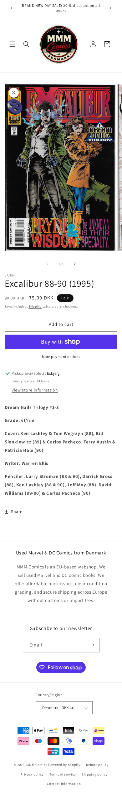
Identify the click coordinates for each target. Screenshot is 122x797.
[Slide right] (75, 264)
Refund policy (97, 764)
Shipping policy (95, 774)
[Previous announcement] (11, 8)
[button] (12, 44)
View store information (35, 390)
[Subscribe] (92, 645)
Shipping (35, 306)
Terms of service (62, 774)
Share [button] (17, 511)
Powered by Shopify (64, 764)
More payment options (61, 356)
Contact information (64, 783)
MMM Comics (36, 764)
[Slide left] (47, 264)
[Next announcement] (110, 8)
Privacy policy (31, 774)
